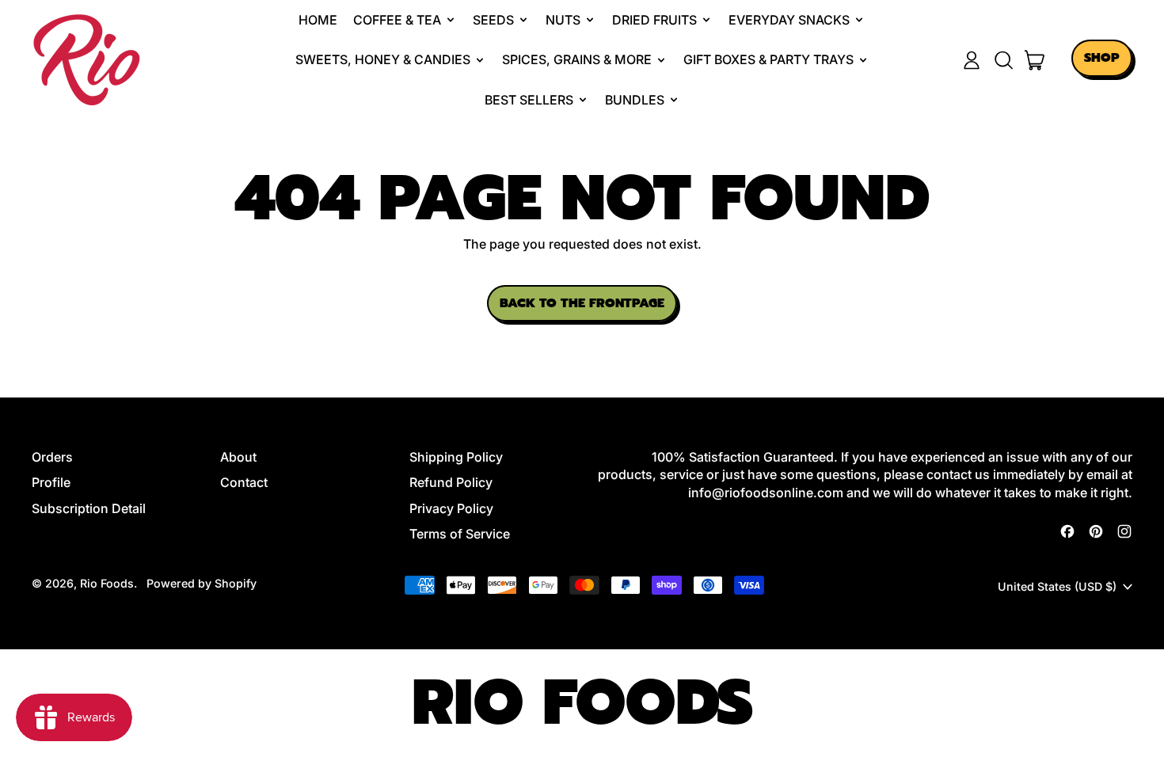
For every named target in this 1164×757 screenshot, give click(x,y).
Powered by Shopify (201, 583)
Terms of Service (459, 534)
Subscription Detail (89, 508)
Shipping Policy (456, 457)
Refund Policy (451, 482)
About (238, 457)
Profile (51, 482)
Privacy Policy (451, 508)
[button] (1003, 60)
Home (318, 20)
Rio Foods (107, 583)
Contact (244, 482)
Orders (52, 457)
